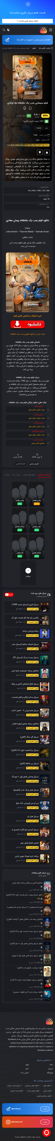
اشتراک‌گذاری (20, 463)
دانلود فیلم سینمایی (32, 1085)
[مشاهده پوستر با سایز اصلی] (27, 77)
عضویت (45, 1109)
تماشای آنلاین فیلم (38, 443)
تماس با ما (25, 1072)
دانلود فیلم (47, 1085)
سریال (50, 1068)
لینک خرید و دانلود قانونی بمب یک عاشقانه (27, 334)
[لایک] (47, 152)
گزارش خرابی (34, 463)
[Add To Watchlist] (30, 108)
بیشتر (28, 573)
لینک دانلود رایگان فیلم (37, 409)
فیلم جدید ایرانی (16, 1090)
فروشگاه (50, 1072)
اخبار (27, 1068)
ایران (37, 140)
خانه (51, 1064)
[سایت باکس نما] (43, 29)
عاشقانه (38, 128)
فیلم (34, 48)
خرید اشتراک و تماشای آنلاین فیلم (28, 315)
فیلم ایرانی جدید (33, 1090)
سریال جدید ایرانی (13, 1085)
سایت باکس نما (44, 48)
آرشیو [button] (11, 594)
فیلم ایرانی (47, 1090)
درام (46, 128)
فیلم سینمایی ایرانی (44, 1096)
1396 (35, 135)
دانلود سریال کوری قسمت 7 (27, 21)
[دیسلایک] (40, 152)
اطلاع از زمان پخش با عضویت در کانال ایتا (33, 39)
